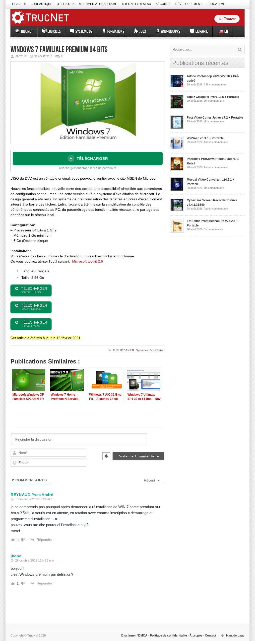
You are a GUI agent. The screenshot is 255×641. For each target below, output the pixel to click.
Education (215, 4)
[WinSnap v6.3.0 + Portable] (177, 149)
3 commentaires (213, 229)
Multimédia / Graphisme (98, 4)
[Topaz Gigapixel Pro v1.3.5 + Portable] (177, 107)
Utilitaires (65, 4)
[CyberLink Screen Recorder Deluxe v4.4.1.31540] (177, 211)
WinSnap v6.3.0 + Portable (205, 138)
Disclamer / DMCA (134, 635)
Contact (210, 635)
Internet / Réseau (136, 4)
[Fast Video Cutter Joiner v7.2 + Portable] (177, 128)
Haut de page (235, 635)
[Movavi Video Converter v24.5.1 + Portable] (177, 190)
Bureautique (41, 4)
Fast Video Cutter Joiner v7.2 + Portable (215, 117)
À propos (196, 635)
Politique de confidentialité (168, 635)
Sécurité (163, 4)
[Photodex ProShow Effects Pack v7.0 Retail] (177, 169)
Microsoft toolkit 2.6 (87, 261)
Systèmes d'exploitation (150, 350)
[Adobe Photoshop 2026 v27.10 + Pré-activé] (177, 87)
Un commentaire (214, 100)
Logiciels (18, 4)
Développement (188, 4)
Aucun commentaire (216, 142)
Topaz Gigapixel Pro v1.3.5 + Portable (213, 97)
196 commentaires (215, 84)
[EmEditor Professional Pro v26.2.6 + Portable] (177, 231)
